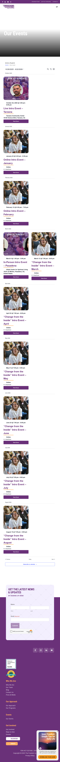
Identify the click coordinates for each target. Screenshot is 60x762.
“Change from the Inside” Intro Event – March (42, 265)
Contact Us (9, 692)
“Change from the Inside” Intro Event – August (15, 539)
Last (31, 611)
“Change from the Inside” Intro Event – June (15, 429)
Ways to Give (10, 732)
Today (30, 559)
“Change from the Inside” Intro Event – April (15, 320)
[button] (57, 7)
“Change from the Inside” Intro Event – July (15, 484)
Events (7, 65)
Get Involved (10, 729)
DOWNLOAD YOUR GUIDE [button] (47, 757)
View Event (16, 121)
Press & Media (10, 695)
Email (15, 616)
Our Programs (11, 708)
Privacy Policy (30, 755)
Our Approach (10, 705)
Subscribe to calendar (29, 564)
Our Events (9, 719)
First (12, 611)
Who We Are (10, 685)
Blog (7, 690)
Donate (8, 734)
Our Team (9, 687)
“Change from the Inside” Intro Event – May (15, 375)
